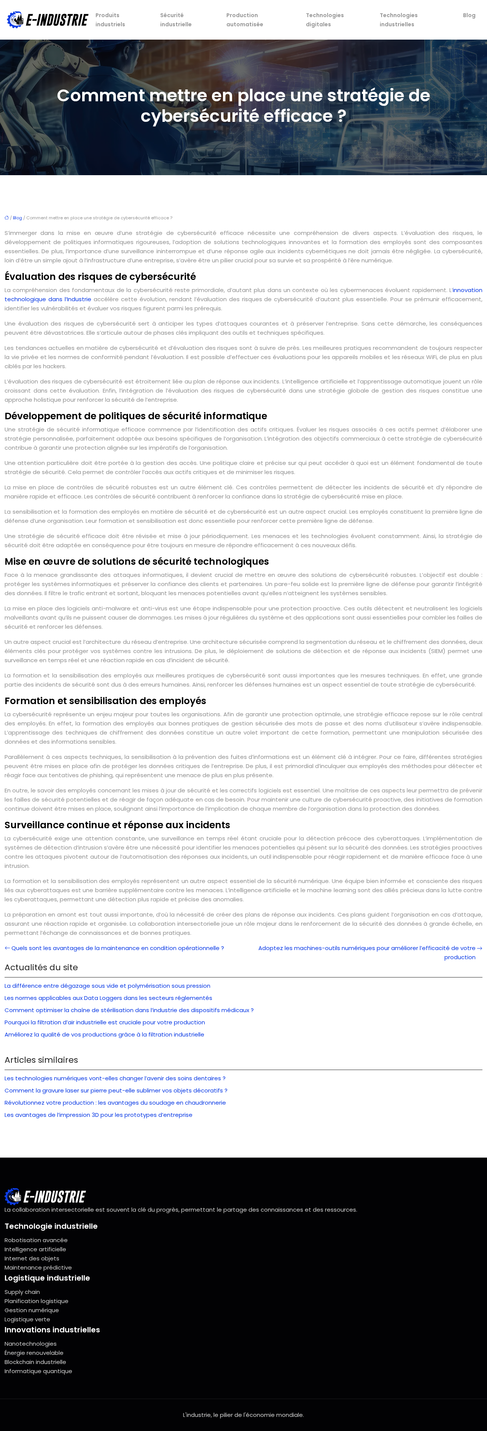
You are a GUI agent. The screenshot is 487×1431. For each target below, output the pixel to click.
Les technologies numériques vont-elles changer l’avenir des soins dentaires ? (115, 1078)
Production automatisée (244, 19)
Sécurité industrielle (176, 19)
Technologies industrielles (399, 19)
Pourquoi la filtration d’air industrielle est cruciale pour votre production (105, 1022)
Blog (469, 15)
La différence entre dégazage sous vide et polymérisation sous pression (107, 986)
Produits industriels (110, 19)
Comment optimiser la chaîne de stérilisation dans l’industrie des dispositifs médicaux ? (129, 1010)
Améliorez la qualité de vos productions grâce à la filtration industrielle (104, 1034)
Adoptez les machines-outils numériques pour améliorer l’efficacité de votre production (367, 952)
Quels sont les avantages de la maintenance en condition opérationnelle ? (117, 948)
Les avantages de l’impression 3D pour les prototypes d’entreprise (99, 1115)
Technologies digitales (325, 19)
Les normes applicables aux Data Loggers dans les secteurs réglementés (108, 998)
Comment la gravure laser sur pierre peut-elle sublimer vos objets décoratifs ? (116, 1090)
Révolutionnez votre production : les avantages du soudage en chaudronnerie (115, 1103)
